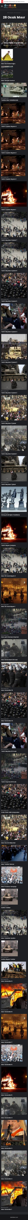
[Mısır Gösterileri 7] (14, 1026)
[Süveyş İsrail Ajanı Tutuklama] (14, 499)
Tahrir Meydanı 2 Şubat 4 (9, 332)
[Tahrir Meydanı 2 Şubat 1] (14, 438)
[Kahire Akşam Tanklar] (9, 948)
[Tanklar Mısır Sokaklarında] (14, 90)
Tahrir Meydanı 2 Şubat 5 (9, 301)
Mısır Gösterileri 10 (7, 721)
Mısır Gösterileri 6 (6, 1064)
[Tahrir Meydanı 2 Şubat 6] (14, 255)
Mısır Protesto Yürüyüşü (8, 886)
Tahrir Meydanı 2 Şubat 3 (9, 362)
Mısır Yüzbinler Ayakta (8, 938)
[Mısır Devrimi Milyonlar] (14, 827)
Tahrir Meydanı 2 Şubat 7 (9, 240)
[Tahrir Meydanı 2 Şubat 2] (14, 377)
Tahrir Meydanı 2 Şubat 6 (9, 271)
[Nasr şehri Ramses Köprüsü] (14, 621)
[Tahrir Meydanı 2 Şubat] (14, 407)
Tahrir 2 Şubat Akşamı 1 (8, 210)
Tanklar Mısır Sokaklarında (9, 100)
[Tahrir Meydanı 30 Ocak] (14, 735)
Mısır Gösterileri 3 (6, 1148)
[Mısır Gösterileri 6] (11, 1053)
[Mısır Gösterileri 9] (13, 970)
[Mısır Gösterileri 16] (14, 674)
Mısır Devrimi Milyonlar (8, 843)
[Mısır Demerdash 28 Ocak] (14, 648)
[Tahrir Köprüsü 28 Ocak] (14, 766)
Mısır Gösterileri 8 (6, 1012)
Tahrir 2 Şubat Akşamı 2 (8, 179)
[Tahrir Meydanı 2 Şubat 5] (14, 285)
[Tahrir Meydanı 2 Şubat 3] (14, 346)
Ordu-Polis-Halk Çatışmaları (10, 812)
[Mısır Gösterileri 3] (14, 1132)
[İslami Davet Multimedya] (10, 6)
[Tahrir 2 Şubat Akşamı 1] (14, 194)
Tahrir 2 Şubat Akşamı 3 (8, 153)
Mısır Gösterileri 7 (6, 1042)
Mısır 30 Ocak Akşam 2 (8, 576)
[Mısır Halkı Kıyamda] (14, 35)
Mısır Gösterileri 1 (6, 1209)
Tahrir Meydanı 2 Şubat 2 (9, 393)
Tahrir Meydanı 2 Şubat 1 (9, 454)
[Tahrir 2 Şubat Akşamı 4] (13, 112)
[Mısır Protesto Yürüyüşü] (11, 875)
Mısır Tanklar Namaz (7, 864)
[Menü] (2, 6)
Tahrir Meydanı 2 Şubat (8, 423)
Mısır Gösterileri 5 (6, 1095)
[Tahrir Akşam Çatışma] (14, 529)
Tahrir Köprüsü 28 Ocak (8, 782)
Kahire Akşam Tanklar (8, 959)
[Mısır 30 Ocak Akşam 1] (14, 590)
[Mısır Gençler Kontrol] (7, 72)
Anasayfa (10, 12)
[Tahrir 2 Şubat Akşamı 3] (13, 139)
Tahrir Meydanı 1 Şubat (8, 484)
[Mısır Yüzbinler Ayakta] (14, 922)
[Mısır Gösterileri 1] (14, 1193)
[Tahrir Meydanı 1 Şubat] (14, 468)
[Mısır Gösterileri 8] (14, 996)
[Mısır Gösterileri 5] (14, 1079)
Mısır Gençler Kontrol (8, 80)
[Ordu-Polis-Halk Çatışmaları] (14, 796)
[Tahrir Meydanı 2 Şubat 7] (14, 224)
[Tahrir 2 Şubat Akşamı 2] (13, 165)
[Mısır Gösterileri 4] (14, 1106)
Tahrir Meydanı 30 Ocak (8, 751)
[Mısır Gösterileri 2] (14, 1163)
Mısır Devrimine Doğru (8, 64)
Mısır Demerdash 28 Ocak (9, 660)
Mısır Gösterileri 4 (6, 1118)
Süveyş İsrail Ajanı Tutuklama (10, 515)
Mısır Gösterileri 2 (6, 1179)
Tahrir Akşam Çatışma (8, 545)
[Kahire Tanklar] (9, 897)
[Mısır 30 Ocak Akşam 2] (14, 560)
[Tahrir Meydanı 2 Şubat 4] (14, 316)
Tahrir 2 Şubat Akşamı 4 (8, 126)
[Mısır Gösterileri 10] (14, 705)
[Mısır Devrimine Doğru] (7, 55)
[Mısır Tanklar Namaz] (14, 853)
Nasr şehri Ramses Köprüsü (10, 637)
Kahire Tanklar (5, 908)
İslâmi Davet (7, 45)
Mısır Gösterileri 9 (6, 981)
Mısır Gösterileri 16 (7, 690)
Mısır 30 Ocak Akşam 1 (8, 606)
